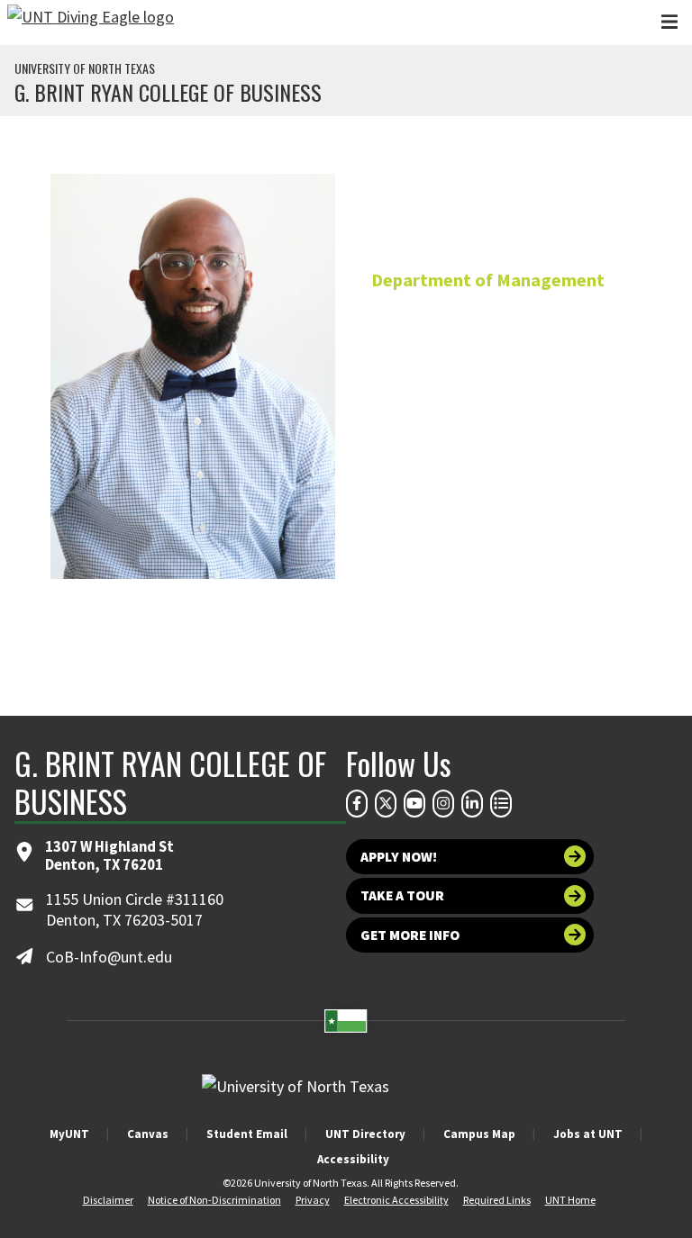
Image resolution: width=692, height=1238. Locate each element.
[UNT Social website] (501, 803)
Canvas (147, 1134)
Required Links (497, 1199)
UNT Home (570, 1199)
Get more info (410, 935)
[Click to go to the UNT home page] (90, 23)
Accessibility (353, 1159)
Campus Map (479, 1134)
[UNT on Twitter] (385, 803)
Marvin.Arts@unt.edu (488, 466)
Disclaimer (108, 1199)
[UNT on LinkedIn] (472, 803)
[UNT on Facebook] (357, 803)
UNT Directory (365, 1134)
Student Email (246, 1134)
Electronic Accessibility (396, 1199)
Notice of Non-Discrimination (214, 1199)
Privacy (313, 1199)
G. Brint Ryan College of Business (168, 92)
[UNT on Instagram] (443, 803)
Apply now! (398, 856)
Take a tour (402, 895)
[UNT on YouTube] (414, 803)
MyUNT (69, 1134)
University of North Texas (84, 68)
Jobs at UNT (588, 1134)
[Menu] (669, 22)
